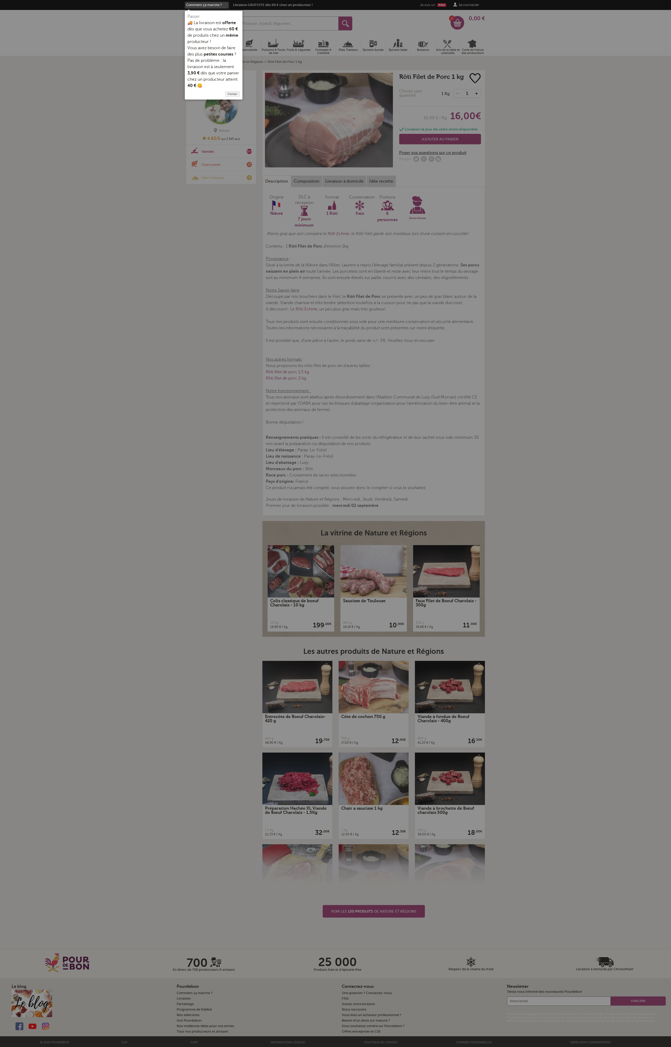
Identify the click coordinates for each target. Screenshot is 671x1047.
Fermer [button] (232, 94)
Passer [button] (193, 16)
